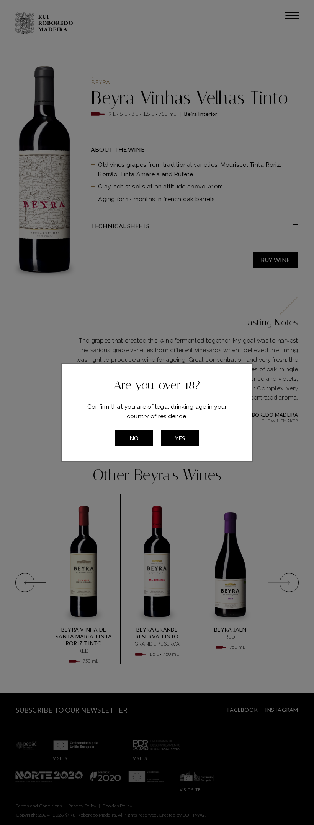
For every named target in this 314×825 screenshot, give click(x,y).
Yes (180, 438)
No (134, 438)
